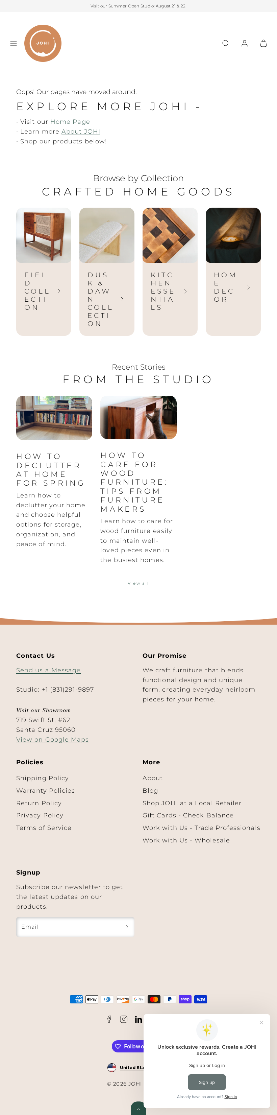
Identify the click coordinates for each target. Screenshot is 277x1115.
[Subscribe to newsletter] (127, 927)
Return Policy (39, 803)
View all (138, 583)
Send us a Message (48, 670)
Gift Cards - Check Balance (188, 815)
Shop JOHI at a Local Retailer (192, 803)
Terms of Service (44, 828)
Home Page (70, 121)
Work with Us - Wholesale (186, 840)
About (153, 778)
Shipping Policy (42, 778)
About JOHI (80, 131)
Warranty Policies (45, 790)
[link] (244, 43)
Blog (150, 790)
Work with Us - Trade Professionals (201, 828)
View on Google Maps (52, 739)
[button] (13, 43)
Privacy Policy (40, 815)
